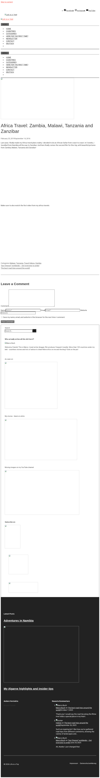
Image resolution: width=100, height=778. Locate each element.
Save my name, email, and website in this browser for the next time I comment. (34, 317)
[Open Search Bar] (2, 22)
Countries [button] (11, 31)
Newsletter (11, 39)
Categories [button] (11, 34)
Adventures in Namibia (19, 620)
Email (43, 310)
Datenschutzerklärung (88, 763)
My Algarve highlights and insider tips (28, 688)
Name (3, 310)
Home (8, 29)
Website (83, 310)
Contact (10, 41)
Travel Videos (29, 263)
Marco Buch (60, 708)
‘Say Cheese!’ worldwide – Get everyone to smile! (20, 266)
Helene (58, 723)
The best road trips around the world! (15, 268)
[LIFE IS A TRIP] (7, 19)
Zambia (38, 263)
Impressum (74, 763)
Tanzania (19, 263)
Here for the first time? (17, 36)
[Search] (34, 330)
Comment (5, 306)
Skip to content (7, 2)
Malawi (12, 263)
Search (7, 328)
